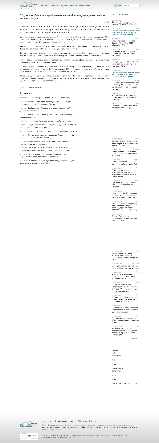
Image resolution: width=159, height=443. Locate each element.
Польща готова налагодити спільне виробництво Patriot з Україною (125, 53)
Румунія (137, 93)
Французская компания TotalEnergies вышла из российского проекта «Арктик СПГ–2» (125, 256)
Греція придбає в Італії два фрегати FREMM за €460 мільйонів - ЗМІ (123, 43)
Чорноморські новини (55, 425)
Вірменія (137, 180)
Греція (137, 38)
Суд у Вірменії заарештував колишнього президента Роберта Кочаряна (124, 185)
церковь (41, 87)
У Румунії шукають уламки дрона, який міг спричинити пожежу (124, 97)
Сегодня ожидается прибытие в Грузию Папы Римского (52, 131)
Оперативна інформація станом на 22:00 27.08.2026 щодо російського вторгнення (126, 74)
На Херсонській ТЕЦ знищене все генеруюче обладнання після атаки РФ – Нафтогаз (124, 195)
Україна (137, 28)
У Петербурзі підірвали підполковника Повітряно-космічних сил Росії (123, 276)
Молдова (136, 149)
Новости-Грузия (59, 42)
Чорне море (135, 263)
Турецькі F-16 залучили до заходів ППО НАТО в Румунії (124, 23)
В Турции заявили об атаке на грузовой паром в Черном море (125, 267)
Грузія (106, 22)
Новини (44, 6)
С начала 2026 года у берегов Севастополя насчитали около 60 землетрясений (125, 310)
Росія (138, 103)
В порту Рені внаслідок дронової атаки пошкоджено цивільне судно (124, 218)
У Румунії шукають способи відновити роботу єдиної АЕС (125, 163)
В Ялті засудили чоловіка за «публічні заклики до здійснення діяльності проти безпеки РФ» (124, 173)
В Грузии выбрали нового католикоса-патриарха (49, 98)
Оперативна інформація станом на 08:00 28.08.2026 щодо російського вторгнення (126, 32)
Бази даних (62, 6)
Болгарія (136, 138)
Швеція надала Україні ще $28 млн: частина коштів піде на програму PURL (125, 64)
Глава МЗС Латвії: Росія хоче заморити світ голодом (124, 107)
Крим (138, 168)
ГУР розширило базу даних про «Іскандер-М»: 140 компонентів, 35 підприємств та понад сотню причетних (125, 86)
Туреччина (136, 20)
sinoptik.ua (135, 383)
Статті (52, 6)
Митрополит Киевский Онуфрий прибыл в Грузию (49, 121)
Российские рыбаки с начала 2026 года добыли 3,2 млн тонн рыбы (125, 320)
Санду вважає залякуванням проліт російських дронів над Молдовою (124, 153)
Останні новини (120, 15)
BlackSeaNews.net (86, 427)
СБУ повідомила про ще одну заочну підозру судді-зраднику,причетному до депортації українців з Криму (124, 206)
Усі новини (135, 339)
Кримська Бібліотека (80, 6)
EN (120, 5)
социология (31, 87)
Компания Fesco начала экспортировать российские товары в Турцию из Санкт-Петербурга (124, 332)
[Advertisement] (95, 126)
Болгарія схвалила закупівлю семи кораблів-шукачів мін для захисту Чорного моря (125, 143)
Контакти (92, 421)
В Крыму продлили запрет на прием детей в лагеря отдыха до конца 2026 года (124, 299)
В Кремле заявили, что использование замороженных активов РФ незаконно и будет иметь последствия (125, 288)
